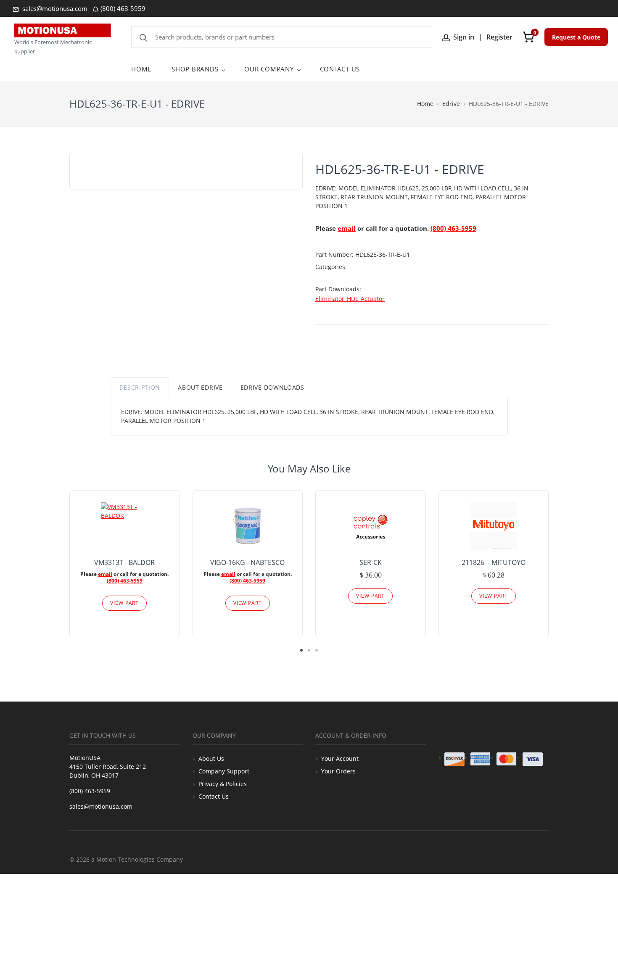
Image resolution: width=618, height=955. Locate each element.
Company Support (223, 771)
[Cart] (528, 37)
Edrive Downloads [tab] (272, 387)
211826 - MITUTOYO (494, 562)
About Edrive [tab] (200, 387)
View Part (124, 603)
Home (425, 104)
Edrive (451, 104)
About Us (211, 758)
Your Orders (338, 771)
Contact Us (213, 796)
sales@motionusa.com (54, 8)
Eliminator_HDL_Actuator (350, 299)
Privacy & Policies (222, 784)
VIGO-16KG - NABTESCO (247, 562)
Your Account (340, 758)
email (347, 228)
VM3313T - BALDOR (124, 562)
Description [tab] (140, 387)
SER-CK (370, 562)
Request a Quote (576, 37)
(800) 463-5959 (123, 8)
